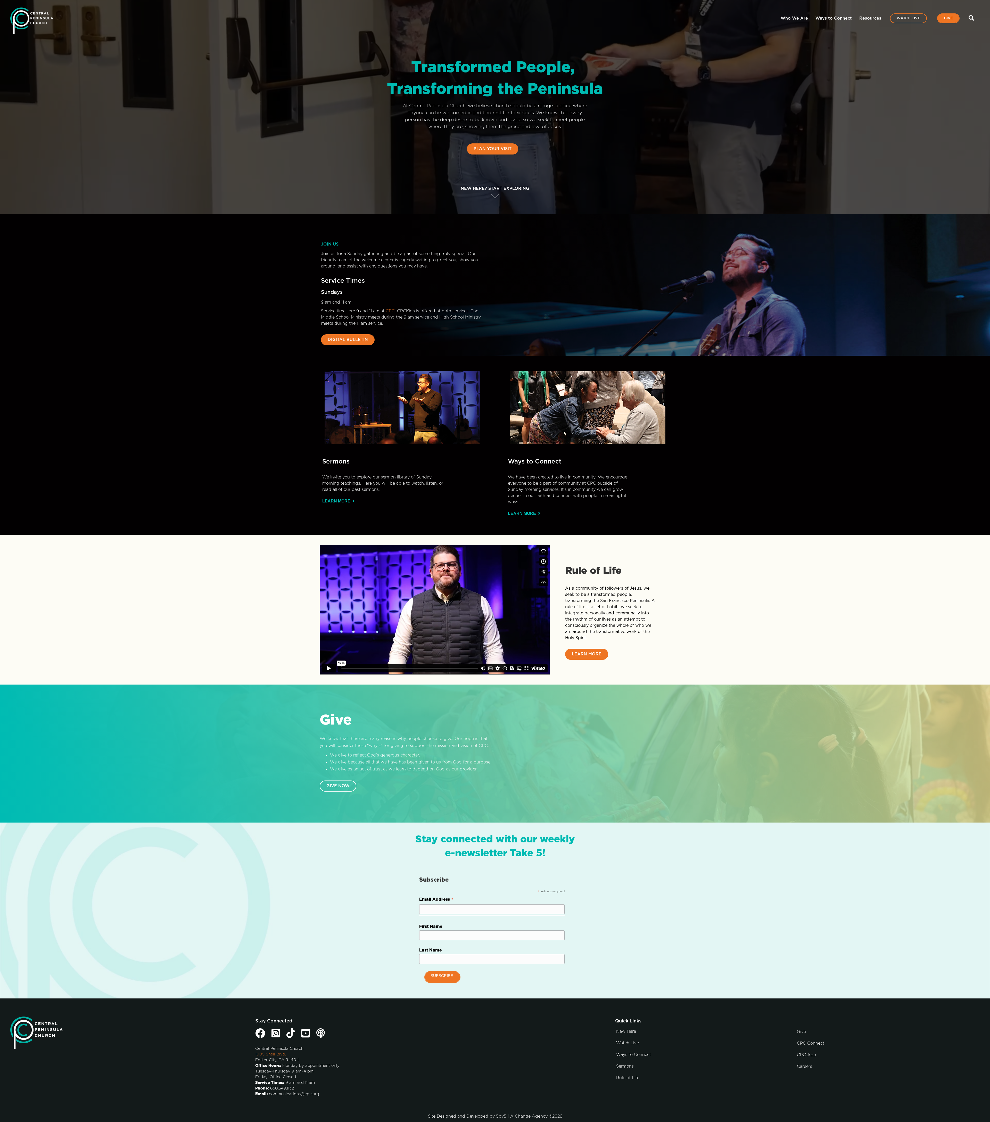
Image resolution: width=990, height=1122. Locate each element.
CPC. (391, 311)
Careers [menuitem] (804, 1066)
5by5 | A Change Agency (522, 1116)
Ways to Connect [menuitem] (833, 18)
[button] (972, 18)
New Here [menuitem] (626, 1031)
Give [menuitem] (948, 18)
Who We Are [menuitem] (794, 18)
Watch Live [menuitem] (908, 18)
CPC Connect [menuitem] (810, 1043)
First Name (430, 926)
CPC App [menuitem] (806, 1055)
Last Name (430, 950)
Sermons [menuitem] (625, 1066)
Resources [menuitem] (870, 18)
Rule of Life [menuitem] (627, 1078)
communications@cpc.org (294, 1094)
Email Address (436, 900)
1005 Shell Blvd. (270, 1054)
